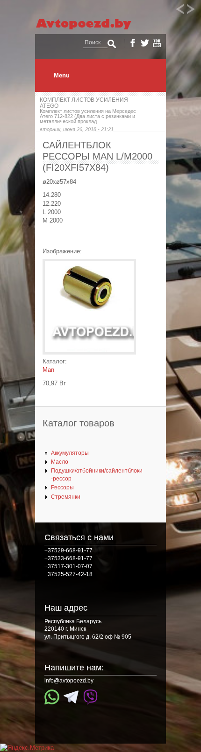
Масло (59, 462)
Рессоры (62, 487)
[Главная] (92, 29)
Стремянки (65, 497)
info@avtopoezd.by (68, 680)
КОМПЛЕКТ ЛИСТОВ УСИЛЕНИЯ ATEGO (84, 103)
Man (48, 369)
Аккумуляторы (70, 453)
